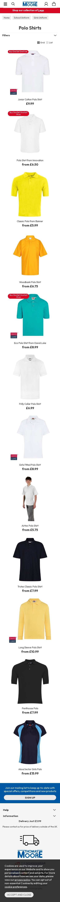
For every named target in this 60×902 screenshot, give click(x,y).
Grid (42, 42)
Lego (41, 10)
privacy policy (22, 879)
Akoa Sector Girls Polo (30, 769)
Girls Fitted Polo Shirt (30, 464)
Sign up (30, 797)
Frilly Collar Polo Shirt (30, 403)
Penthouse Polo (30, 708)
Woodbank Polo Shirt (30, 282)
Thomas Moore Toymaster (30, 4)
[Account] (46, 4)
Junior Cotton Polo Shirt (30, 99)
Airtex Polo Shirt (30, 525)
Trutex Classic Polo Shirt (30, 586)
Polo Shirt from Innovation (30, 160)
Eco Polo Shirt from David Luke (30, 343)
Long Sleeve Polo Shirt (30, 647)
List (51, 42)
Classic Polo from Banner (30, 221)
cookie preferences (16, 886)
